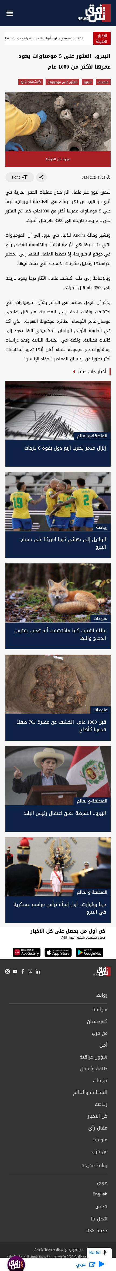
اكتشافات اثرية (31, 82)
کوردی (101, 1206)
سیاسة (99, 1009)
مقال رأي (97, 1127)
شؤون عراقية (93, 1056)
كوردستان (97, 1021)
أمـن (103, 1045)
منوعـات (103, 82)
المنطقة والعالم (90, 1092)
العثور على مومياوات (62, 82)
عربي (102, 1183)
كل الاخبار (97, 1116)
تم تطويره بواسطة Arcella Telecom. (58, 1250)
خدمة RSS (96, 1230)
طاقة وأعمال (93, 1068)
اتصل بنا (99, 1218)
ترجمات (100, 1080)
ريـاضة (101, 1104)
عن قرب (99, 1033)
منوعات (100, 1139)
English (100, 1195)
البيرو (87, 82)
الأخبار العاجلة (101, 38)
